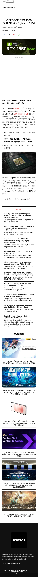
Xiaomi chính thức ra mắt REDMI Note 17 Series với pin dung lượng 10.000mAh (19, 228)
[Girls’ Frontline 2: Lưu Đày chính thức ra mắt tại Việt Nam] (19, 501)
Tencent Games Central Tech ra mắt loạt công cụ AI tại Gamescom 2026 (19, 454)
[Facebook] (4, 35)
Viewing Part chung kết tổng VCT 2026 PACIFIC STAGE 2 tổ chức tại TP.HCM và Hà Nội (17, 215)
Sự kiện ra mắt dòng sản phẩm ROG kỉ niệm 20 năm (18, 252)
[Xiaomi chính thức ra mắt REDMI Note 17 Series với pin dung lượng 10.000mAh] (19, 408)
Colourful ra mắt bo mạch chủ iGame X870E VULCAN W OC (19, 295)
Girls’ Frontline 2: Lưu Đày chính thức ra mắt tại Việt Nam (19, 515)
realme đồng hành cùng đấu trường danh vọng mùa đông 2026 (19, 362)
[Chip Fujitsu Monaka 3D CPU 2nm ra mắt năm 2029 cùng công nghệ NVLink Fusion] (19, 470)
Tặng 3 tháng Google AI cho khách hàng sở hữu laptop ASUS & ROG (18, 263)
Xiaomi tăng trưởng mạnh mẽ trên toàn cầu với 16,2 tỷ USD (17, 284)
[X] (9, 35)
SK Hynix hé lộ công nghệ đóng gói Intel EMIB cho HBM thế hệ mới (18, 306)
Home (4, 7)
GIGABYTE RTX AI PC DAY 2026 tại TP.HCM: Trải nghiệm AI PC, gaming (18, 274)
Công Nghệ (11, 7)
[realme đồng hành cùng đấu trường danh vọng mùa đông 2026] (19, 348)
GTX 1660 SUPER (21, 114)
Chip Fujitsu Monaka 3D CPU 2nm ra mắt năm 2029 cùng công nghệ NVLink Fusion (18, 240)
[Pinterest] (14, 35)
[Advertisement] (19, 78)
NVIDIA (16, 109)
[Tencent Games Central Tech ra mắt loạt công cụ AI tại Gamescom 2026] (19, 439)
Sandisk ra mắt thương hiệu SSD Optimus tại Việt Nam (17, 317)
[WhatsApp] (19, 35)
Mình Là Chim (9, 30)
